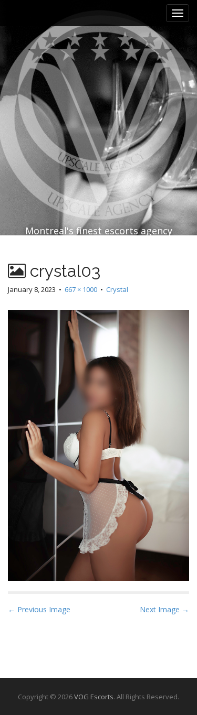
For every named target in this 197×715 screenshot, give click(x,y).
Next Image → (164, 609)
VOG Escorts (93, 696)
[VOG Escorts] (98, 92)
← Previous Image (39, 609)
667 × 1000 (81, 289)
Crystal (117, 289)
